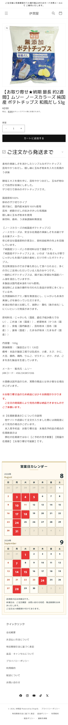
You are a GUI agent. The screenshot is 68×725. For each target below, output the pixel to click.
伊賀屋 (18, 708)
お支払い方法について (17, 639)
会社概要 (10, 632)
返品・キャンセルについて (20, 653)
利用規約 (10, 667)
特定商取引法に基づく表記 (20, 646)
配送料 (10, 111)
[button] (6, 13)
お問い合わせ (13, 682)
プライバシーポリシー (17, 660)
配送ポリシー (29, 718)
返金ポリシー (42, 713)
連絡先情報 (42, 718)
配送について (13, 675)
